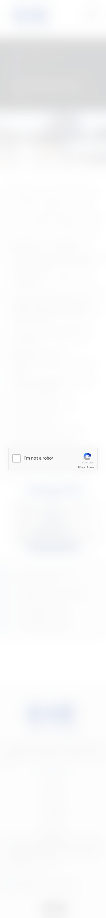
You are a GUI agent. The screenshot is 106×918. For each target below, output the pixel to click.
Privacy (81, 467)
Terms (90, 467)
